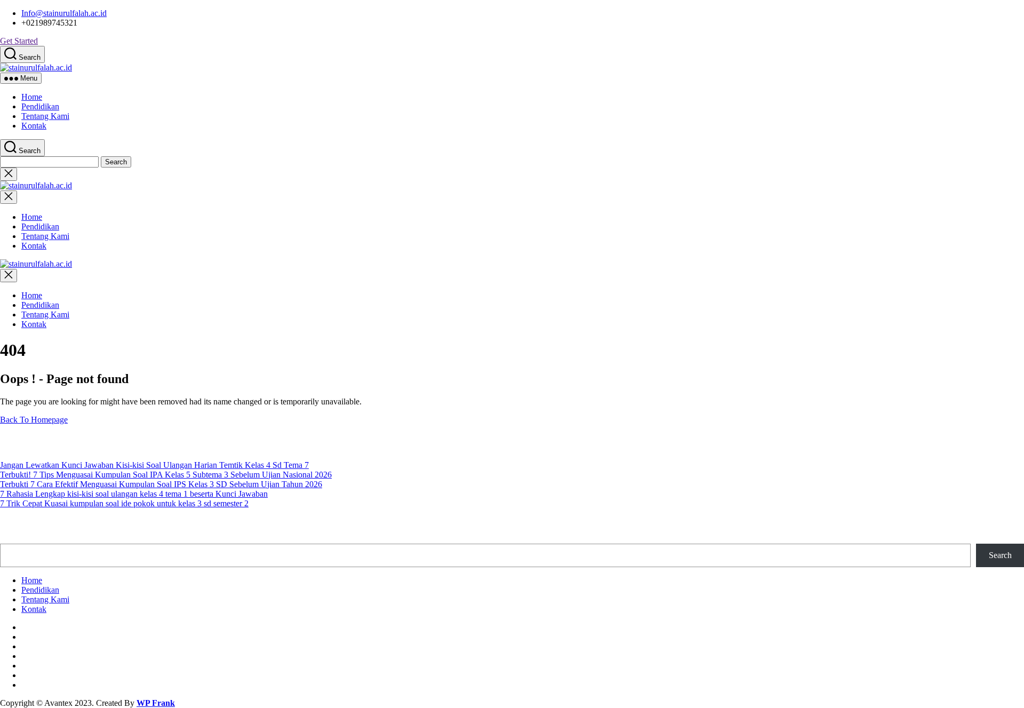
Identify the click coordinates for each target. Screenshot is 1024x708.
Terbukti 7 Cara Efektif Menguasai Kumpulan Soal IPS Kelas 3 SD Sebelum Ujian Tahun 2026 (161, 484)
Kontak (33, 125)
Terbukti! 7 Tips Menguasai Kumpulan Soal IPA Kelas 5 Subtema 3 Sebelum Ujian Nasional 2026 (166, 474)
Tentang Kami (45, 116)
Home (31, 96)
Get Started (19, 40)
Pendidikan (40, 106)
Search (1000, 555)
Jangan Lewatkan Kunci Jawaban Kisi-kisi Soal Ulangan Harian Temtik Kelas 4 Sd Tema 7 (154, 465)
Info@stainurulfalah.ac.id (64, 13)
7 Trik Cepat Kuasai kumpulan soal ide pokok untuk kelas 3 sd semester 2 (124, 503)
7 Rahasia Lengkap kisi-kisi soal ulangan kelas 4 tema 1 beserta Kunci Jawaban (134, 493)
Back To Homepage (34, 419)
